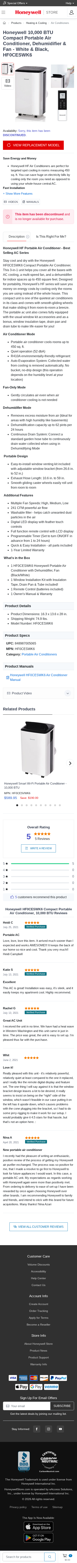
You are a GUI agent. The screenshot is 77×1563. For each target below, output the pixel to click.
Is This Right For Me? (51, 236)
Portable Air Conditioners (39, 654)
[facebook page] (36, 1429)
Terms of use (39, 1507)
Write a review (40, 848)
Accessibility (38, 1271)
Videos (13, 201)
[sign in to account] (71, 12)
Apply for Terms (38, 1317)
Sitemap (57, 1507)
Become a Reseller (38, 1324)
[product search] (49, 1557)
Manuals (32, 201)
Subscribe (62, 1406)
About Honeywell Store (38, 1343)
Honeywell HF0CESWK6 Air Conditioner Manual (38, 677)
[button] (44, 92)
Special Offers (16, 3)
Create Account (38, 1304)
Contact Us (38, 1285)
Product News (38, 1350)
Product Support (38, 1357)
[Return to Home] (5, 23)
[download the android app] (38, 1537)
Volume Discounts (38, 1264)
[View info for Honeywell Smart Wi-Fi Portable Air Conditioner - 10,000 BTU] (38, 749)
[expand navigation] (3, 12)
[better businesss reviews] (24, 1462)
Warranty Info (38, 1364)
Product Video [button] (22, 693)
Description (17, 236)
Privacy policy (18, 1507)
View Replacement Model (36, 145)
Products (16, 23)
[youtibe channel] (60, 1429)
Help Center (38, 1278)
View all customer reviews (41, 1226)
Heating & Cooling (36, 23)
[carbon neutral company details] (49, 1462)
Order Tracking (38, 1310)
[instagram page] (48, 1429)
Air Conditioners (60, 23)
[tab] (16, 237)
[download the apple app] (38, 1526)
